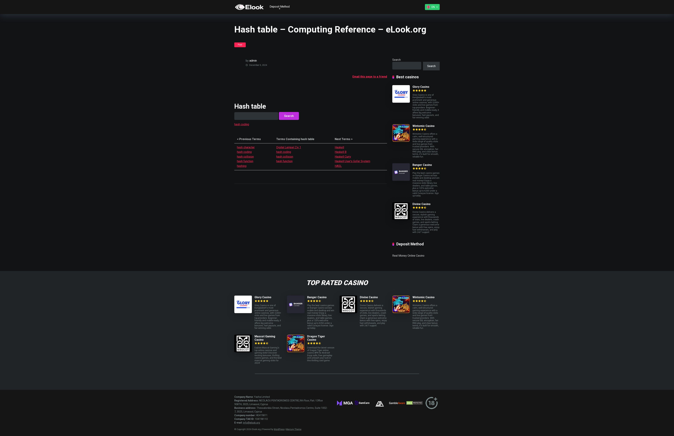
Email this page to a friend (369, 76)
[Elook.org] (249, 7)
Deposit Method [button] (280, 6)
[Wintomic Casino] (401, 141)
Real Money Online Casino (408, 255)
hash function (245, 161)
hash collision (245, 156)
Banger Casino (422, 165)
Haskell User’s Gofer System (352, 161)
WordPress (279, 429)
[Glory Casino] (401, 101)
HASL (338, 166)
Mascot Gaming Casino (265, 338)
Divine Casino (421, 204)
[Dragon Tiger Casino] (296, 351)
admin (253, 60)
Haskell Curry (343, 156)
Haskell (339, 147)
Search (396, 59)
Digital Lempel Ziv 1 (288, 147)
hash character (246, 147)
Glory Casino (420, 86)
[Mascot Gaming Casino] (243, 351)
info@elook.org (251, 422)
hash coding (241, 124)
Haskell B (340, 152)
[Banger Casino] (401, 179)
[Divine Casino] (401, 219)
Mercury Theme (293, 429)
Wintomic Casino (423, 126)
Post (240, 45)
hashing (241, 166)
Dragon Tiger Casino (316, 338)
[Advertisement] (298, 87)
